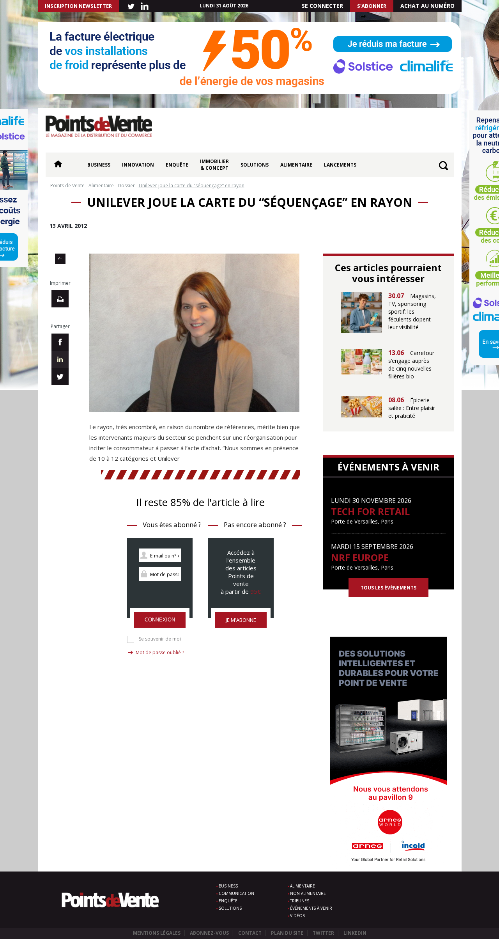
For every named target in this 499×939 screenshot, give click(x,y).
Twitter (323, 933)
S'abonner (371, 5)
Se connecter (322, 5)
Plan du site (287, 933)
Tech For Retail (370, 511)
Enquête (177, 165)
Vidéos (297, 915)
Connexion (160, 620)
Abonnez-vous (209, 933)
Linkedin (354, 933)
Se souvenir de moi (160, 639)
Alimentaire (296, 165)
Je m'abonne (241, 619)
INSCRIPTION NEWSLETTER (78, 5)
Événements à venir (311, 908)
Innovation (138, 165)
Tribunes (299, 900)
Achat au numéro (427, 5)
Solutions (255, 165)
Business (98, 165)
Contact (250, 933)
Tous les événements (388, 587)
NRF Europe (360, 557)
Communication (236, 893)
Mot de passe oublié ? (160, 652)
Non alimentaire (308, 893)
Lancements (340, 165)
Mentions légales (156, 933)
